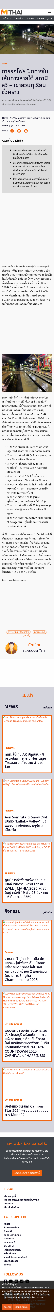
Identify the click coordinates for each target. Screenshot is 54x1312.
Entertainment (13, 1024)
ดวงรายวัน (9, 1238)
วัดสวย (7, 1224)
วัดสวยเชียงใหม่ (11, 1227)
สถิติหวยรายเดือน (12, 1235)
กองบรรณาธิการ (35, 651)
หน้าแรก (7, 18)
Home (5, 118)
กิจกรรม (9, 952)
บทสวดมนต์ (9, 1242)
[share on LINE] (26, 131)
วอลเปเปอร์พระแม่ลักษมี (15, 1257)
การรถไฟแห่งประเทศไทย (18, 632)
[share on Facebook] (12, 131)
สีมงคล (7, 1264)
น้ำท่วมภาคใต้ (39, 632)
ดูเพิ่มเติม (47, 707)
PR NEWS (10, 748)
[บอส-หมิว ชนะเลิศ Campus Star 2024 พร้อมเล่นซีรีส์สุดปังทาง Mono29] (27, 1082)
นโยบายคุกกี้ (10, 1196)
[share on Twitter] (19, 131)
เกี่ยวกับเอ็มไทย (11, 1207)
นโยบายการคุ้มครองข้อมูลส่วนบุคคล (21, 1200)
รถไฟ (26, 635)
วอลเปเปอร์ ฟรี (11, 1261)
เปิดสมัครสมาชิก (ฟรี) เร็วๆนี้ (27, 1173)
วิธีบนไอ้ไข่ (9, 1246)
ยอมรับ (7, 1307)
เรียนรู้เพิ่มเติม (21, 1307)
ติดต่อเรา (8, 1203)
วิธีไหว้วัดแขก (10, 1253)
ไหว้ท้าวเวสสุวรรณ (12, 1250)
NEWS (4, 63)
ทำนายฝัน (18, 18)
